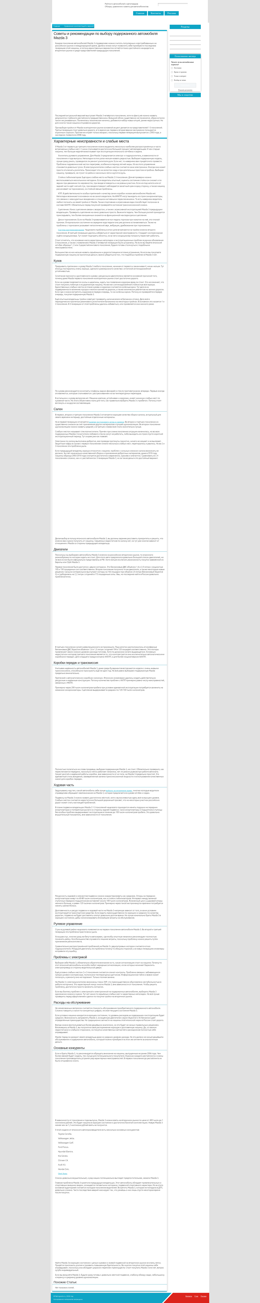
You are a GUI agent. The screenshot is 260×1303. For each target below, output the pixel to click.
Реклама (171, 13)
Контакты (156, 13)
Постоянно (177, 68)
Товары (175, 43)
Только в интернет (180, 76)
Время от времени (180, 72)
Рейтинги (176, 38)
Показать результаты (185, 90)
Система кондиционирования (71, 230)
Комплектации (178, 51)
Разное (175, 47)
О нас (196, 1296)
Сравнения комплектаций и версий (79, 26)
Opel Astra (62, 1173)
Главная (140, 13)
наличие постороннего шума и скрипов (106, 422)
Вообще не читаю (180, 80)
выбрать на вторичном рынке (119, 790)
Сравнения (176, 34)
